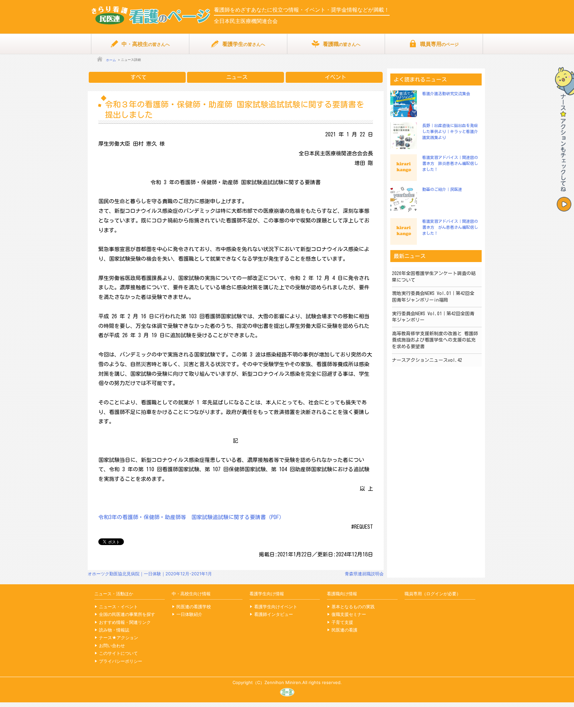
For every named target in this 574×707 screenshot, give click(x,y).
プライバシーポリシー (120, 661)
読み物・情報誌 (114, 630)
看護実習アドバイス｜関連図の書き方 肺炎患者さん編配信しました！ (450, 163)
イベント (335, 77)
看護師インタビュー (273, 614)
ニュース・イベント (118, 606)
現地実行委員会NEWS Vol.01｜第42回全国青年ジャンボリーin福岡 (433, 296)
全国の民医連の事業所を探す (127, 614)
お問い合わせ (112, 645)
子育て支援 (342, 622)
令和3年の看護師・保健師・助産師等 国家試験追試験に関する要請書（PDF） (191, 517)
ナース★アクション (118, 637)
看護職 (341, 44)
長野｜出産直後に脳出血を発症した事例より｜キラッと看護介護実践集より (450, 131)
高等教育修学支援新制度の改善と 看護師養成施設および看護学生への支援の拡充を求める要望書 (435, 340)
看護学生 (243, 44)
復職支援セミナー (349, 614)
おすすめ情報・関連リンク (125, 622)
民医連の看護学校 (193, 606)
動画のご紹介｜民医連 (442, 189)
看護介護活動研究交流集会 (446, 93)
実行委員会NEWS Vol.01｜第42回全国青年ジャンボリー (433, 317)
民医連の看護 (344, 630)
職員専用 (439, 44)
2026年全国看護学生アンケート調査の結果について (434, 276)
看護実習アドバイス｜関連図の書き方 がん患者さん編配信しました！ (450, 227)
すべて (138, 77)
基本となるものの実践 (353, 606)
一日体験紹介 (189, 614)
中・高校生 (146, 44)
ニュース (236, 77)
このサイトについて (118, 653)
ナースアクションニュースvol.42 (427, 360)
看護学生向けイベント (275, 606)
